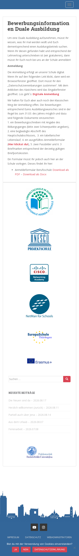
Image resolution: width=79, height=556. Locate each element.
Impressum (13, 537)
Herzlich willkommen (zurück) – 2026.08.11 (33, 407)
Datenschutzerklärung (50, 549)
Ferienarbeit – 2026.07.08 (23, 429)
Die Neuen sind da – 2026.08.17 (27, 400)
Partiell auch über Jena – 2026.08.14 (29, 414)
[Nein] (74, 548)
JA (15, 549)
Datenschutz (33, 537)
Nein (25, 549)
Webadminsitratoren (59, 537)
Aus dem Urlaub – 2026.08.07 (25, 422)
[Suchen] (67, 379)
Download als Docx (34, 174)
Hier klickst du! (18, 144)
